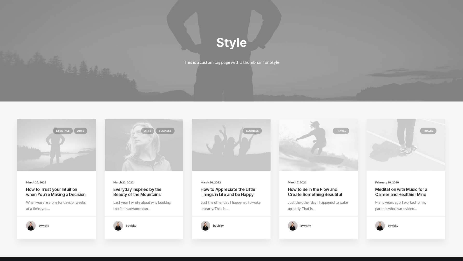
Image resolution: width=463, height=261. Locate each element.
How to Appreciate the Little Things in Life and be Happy (228, 192)
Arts (80, 130)
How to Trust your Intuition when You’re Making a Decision (56, 192)
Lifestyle (63, 130)
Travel (341, 130)
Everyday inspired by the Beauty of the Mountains (137, 192)
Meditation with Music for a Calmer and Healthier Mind (401, 192)
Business (165, 130)
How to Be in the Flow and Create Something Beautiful (315, 192)
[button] (56, 145)
